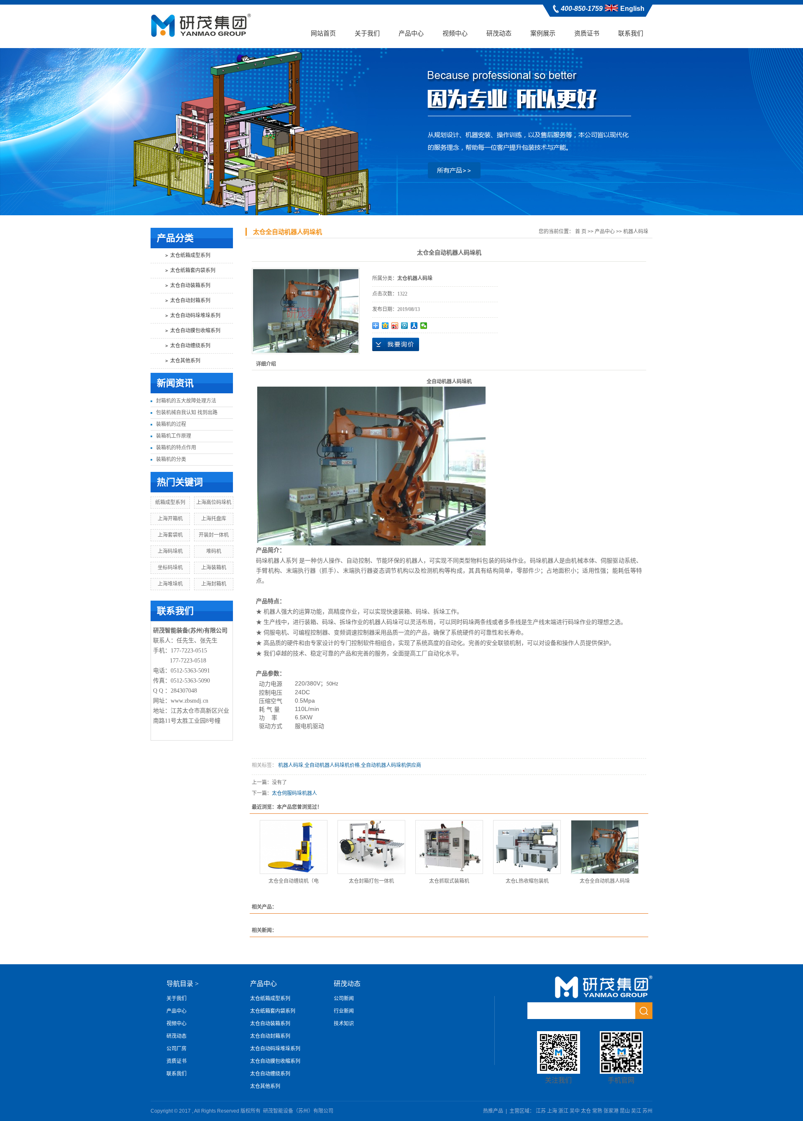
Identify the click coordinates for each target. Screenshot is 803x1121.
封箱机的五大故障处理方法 (186, 401)
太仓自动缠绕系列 (190, 346)
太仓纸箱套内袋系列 (192, 270)
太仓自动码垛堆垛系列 (195, 315)
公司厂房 (176, 1049)
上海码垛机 (170, 551)
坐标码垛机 (170, 568)
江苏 (541, 1111)
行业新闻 (344, 1011)
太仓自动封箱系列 (190, 300)
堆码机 (213, 551)
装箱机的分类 (171, 459)
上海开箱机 (170, 519)
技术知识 (344, 1024)
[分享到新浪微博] (395, 325)
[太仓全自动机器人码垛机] (605, 847)
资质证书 (586, 33)
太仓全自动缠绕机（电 (294, 881)
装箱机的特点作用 (176, 448)
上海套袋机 (170, 535)
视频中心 (455, 33)
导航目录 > (182, 983)
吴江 (636, 1111)
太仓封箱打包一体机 (371, 881)
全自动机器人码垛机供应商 (391, 765)
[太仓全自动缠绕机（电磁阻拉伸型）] (293, 847)
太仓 (586, 1111)
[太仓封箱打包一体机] (371, 847)
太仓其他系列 (185, 361)
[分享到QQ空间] (385, 325)
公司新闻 (344, 998)
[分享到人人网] (414, 325)
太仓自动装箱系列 (190, 285)
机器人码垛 (635, 231)
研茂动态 (498, 33)
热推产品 (493, 1111)
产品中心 (411, 33)
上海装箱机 (213, 568)
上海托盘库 (213, 519)
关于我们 (367, 33)
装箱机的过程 (171, 424)
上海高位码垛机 (213, 502)
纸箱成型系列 (170, 502)
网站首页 (323, 33)
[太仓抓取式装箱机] (449, 847)
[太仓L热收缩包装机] (527, 847)
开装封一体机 (214, 535)
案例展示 (542, 33)
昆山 (625, 1111)
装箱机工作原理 (173, 436)
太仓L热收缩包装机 (527, 881)
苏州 (647, 1111)
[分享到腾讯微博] (404, 325)
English (632, 8)
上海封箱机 (213, 584)
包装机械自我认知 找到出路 (186, 412)
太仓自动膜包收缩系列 (195, 331)
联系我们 (630, 33)
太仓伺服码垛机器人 (294, 793)
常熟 (597, 1111)
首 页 (580, 231)
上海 (552, 1111)
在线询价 (395, 344)
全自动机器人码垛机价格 (332, 765)
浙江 (563, 1111)
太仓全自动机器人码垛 (605, 881)
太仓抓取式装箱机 (449, 881)
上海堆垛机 (170, 584)
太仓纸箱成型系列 (190, 255)
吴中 (575, 1111)
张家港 (611, 1111)
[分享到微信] (423, 325)
